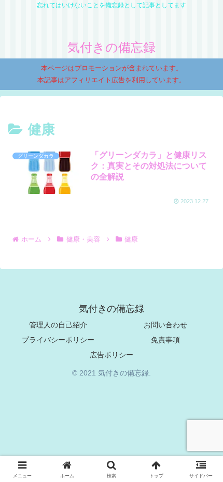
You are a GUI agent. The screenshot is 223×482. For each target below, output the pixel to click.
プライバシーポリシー (58, 340)
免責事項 (165, 340)
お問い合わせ (165, 325)
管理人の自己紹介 (58, 325)
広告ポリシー (111, 355)
